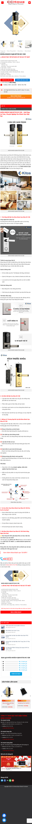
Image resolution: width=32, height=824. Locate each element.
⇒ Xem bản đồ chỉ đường (8, 728)
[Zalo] (4, 815)
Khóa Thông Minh (11, 51)
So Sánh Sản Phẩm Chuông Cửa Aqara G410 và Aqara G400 (17, 648)
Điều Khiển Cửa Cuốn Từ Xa (12, 630)
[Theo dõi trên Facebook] (5, 780)
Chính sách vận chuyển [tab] (8, 109)
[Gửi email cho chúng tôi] (7, 780)
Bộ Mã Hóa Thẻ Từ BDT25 (23, 703)
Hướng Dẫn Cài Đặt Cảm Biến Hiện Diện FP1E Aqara (17, 636)
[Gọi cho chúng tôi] (10, 780)
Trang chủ (2, 51)
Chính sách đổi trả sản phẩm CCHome (15, 625)
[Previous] (3, 23)
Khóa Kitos (20, 51)
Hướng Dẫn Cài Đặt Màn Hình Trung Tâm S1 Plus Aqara (18, 642)
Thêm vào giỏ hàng (7, 80)
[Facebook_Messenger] (4, 820)
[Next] (29, 23)
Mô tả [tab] (3, 106)
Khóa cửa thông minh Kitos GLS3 (8, 704)
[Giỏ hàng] (29, 2)
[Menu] (2, 2)
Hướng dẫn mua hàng (22, 80)
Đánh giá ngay (16, 674)
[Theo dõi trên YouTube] (13, 780)
